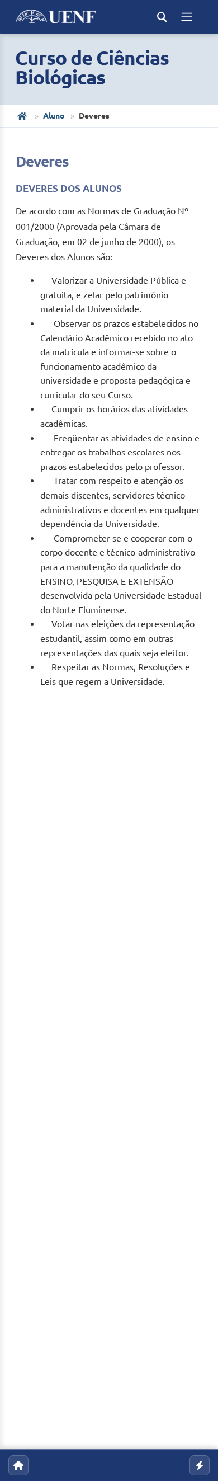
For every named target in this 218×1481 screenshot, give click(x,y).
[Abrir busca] (162, 17)
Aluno (54, 115)
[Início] (23, 116)
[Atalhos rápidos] (199, 1465)
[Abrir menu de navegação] (186, 16)
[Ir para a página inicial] (18, 1465)
